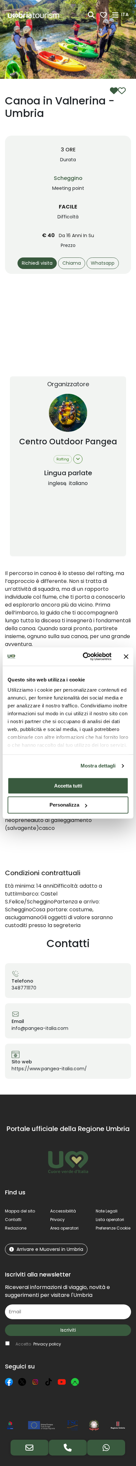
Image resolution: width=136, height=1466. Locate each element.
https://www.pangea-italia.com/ (49, 1068)
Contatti (13, 1219)
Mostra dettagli (98, 765)
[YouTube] (62, 1382)
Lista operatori (110, 1219)
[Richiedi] (30, 1447)
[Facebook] (9, 1382)
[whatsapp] (106, 1447)
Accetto (38, 1344)
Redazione (15, 1228)
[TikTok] (48, 1382)
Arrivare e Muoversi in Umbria (50, 1249)
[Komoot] (75, 1382)
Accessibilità (63, 1211)
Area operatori (64, 1228)
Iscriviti (68, 1330)
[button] (126, 14)
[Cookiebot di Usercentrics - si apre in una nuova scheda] (84, 656)
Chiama (71, 263)
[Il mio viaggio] (103, 15)
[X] (22, 1382)
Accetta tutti (68, 786)
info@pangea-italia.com (40, 1028)
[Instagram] (35, 1382)
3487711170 (24, 988)
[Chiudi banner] (126, 656)
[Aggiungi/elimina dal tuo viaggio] (118, 91)
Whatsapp (103, 263)
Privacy (57, 1219)
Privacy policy (47, 1344)
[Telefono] (68, 1447)
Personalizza (64, 805)
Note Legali (107, 1211)
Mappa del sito (20, 1211)
